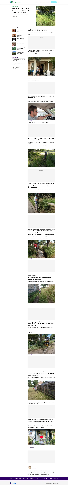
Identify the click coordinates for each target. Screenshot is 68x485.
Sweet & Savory (22, 478)
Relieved (16, 478)
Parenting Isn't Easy (43, 478)
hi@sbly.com (34, 468)
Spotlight (50, 478)
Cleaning (48, 2)
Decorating (42, 2)
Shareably (12, 478)
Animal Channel (30, 478)
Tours (36, 2)
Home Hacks (56, 478)
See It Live (36, 478)
